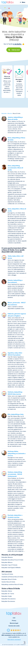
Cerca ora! (16, 50)
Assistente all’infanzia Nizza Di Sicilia (12, 577)
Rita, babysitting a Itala (15, 414)
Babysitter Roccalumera (9, 599)
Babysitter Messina (7, 557)
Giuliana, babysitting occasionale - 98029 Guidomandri (15, 474)
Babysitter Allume (7, 591)
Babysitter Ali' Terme (8, 593)
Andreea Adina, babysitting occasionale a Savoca (16, 453)
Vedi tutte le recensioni (14, 639)
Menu (23, 2)
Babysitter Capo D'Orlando (9, 565)
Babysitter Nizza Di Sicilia (9, 579)
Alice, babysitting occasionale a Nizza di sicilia (15, 168)
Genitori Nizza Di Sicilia (8, 582)
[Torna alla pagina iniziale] (8, 2)
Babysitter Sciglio (7, 596)
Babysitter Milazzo (7, 562)
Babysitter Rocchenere (8, 601)
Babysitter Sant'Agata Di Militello (11, 567)
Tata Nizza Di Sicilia (7, 574)
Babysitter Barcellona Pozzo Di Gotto (12, 560)
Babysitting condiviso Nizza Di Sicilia (12, 584)
